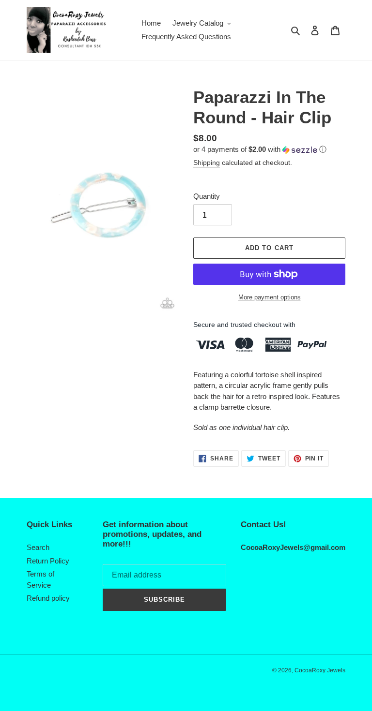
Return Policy (48, 561)
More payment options (269, 297)
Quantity (206, 196)
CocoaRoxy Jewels (319, 670)
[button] (259, 149)
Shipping (206, 162)
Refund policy (48, 598)
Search (38, 547)
